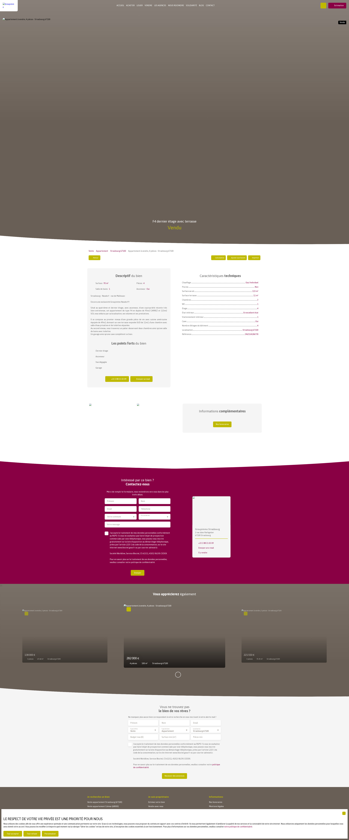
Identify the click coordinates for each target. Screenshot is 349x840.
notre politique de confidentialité (238, 827)
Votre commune (114, 517)
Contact (210, 5)
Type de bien (165, 728)
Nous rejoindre (176, 5)
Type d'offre (134, 728)
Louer (140, 5)
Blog (201, 5)
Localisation (196, 728)
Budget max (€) (137, 737)
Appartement (102, 251)
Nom (143, 501)
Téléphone (145, 509)
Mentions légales (216, 806)
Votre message (113, 524)
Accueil (120, 5)
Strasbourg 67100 (118, 251)
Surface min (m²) (169, 737)
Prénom (110, 501)
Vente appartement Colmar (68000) (103, 806)
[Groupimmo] (9, 5)
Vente (91, 251)
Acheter (130, 5)
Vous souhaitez (145, 515)
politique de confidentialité (143, 562)
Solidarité (191, 5)
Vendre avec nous (155, 806)
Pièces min (197, 737)
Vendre (148, 5)
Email (109, 509)
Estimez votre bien (156, 802)
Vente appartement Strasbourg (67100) (104, 802)
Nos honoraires (215, 802)
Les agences (160, 5)
